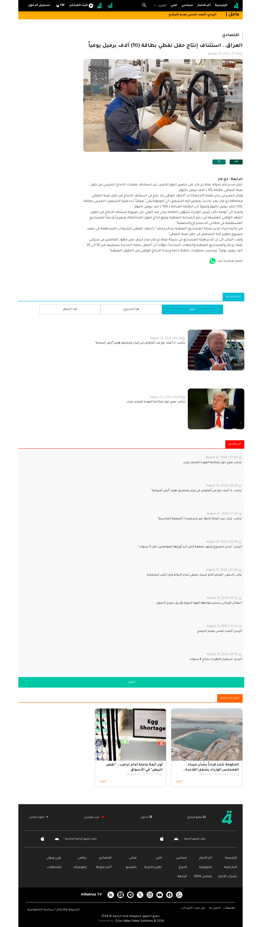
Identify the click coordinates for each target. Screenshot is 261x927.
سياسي (181, 858)
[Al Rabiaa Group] (100, 5)
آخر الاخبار (205, 858)
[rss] (111, 895)
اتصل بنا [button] (215, 908)
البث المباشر (91, 817)
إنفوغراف (79, 867)
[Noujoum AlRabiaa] (110, 6)
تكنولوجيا (205, 867)
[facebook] (169, 895)
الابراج (183, 867)
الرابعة (182, 876)
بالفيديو (131, 867)
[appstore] (212, 261)
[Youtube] (160, 895)
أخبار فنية (230, 867)
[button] (160, 5)
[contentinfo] (131, 374)
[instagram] (150, 895)
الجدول (145, 817)
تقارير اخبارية (153, 867)
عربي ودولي (53, 858)
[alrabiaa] (230, 817)
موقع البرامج (194, 817)
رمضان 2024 (203, 876)
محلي (133, 858)
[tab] (187, 6)
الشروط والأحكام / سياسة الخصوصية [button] (53, 910)
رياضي (82, 858)
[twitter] (140, 895)
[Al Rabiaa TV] (236, 5)
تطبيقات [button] (229, 908)
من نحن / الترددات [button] (193, 908)
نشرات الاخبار (227, 876)
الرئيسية (231, 858)
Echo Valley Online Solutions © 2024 (139, 921)
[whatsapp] (179, 895)
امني (159, 858)
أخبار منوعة (104, 867)
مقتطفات (54, 867)
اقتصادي (105, 858)
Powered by (106, 921)
